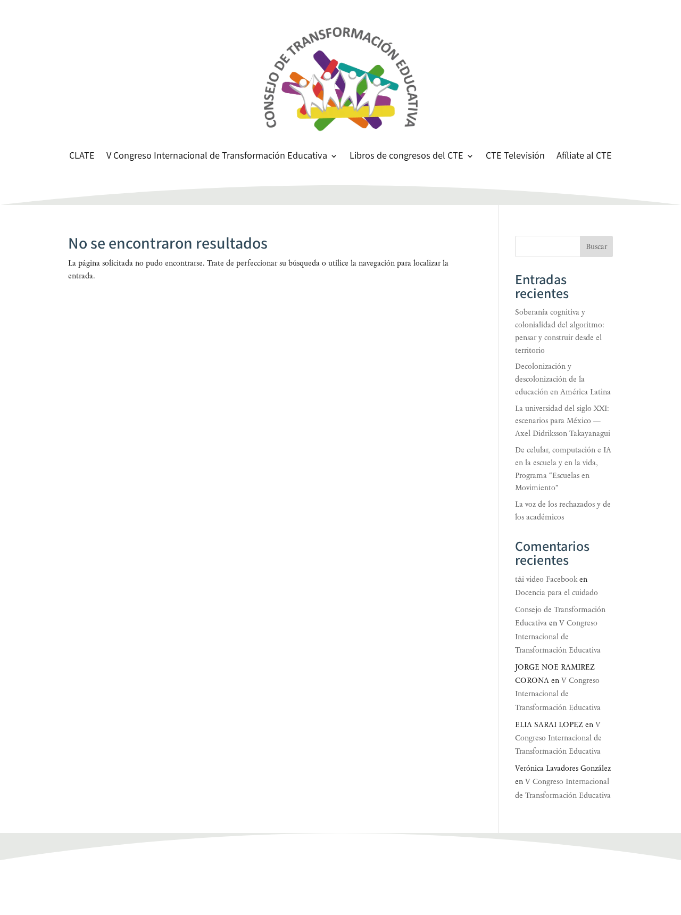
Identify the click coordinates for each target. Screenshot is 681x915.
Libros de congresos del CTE (406, 157)
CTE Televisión (515, 157)
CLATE (82, 157)
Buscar (596, 246)
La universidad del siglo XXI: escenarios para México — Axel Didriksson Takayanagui (562, 421)
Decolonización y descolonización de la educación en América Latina (563, 379)
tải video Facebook (546, 579)
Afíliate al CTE (584, 157)
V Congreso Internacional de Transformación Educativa (216, 157)
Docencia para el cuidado (556, 592)
